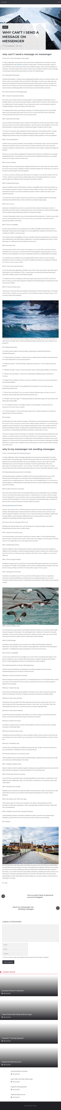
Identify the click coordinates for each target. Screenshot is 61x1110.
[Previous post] (3, 896)
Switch (37, 110)
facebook (19, 64)
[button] (59, 2)
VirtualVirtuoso (10, 46)
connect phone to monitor (13, 991)
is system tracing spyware (13, 1038)
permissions (11, 505)
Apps (5, 27)
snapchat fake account (11, 1062)
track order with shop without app (17, 1014)
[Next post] (57, 908)
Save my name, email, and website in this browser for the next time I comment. (26, 957)
